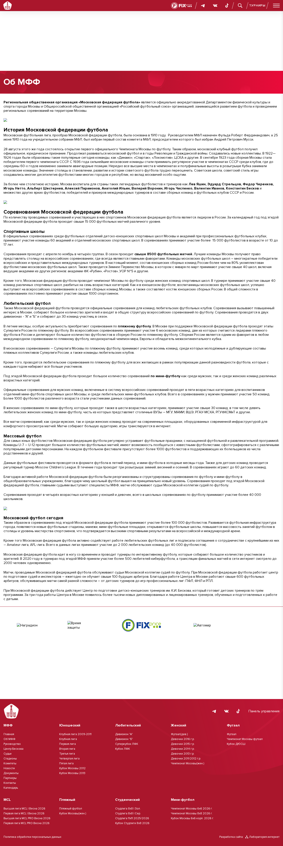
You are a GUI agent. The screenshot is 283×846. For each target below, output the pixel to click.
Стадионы (10, 758)
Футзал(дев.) (179, 734)
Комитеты (10, 763)
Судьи (7, 753)
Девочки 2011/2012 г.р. (186, 758)
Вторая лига (67, 749)
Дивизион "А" (124, 734)
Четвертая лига (69, 758)
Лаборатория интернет (264, 837)
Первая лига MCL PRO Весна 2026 (27, 823)
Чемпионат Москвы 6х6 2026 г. (191, 808)
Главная (9, 734)
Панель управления (264, 711)
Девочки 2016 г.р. (183, 739)
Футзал (231, 734)
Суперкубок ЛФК (126, 744)
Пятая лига (66, 763)
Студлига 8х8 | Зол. (128, 808)
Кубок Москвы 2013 (72, 773)
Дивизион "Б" (124, 739)
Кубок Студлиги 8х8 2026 (132, 823)
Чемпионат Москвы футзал (245, 739)
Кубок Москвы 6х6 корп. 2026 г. (192, 818)
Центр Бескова (13, 749)
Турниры (257, 5)
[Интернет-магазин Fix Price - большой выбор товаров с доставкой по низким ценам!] (141, 625)
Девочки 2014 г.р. (183, 749)
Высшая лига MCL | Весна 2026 (24, 808)
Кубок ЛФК (122, 749)
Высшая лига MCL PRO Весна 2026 (27, 818)
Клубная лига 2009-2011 (75, 734)
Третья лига (67, 753)
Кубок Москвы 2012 (72, 768)
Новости (9, 768)
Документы (11, 773)
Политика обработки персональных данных (32, 837)
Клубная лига (68, 739)
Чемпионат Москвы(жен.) (187, 763)
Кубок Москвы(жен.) (72, 813)
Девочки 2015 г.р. (183, 744)
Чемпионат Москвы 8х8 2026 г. (191, 813)
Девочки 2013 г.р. (182, 753)
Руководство (12, 744)
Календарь (11, 788)
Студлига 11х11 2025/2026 (132, 818)
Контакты (10, 783)
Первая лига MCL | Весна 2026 (24, 813)
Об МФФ (9, 739)
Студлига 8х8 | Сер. (128, 813)
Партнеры (10, 778)
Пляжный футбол (70, 808)
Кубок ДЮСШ (236, 744)
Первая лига (67, 744)
